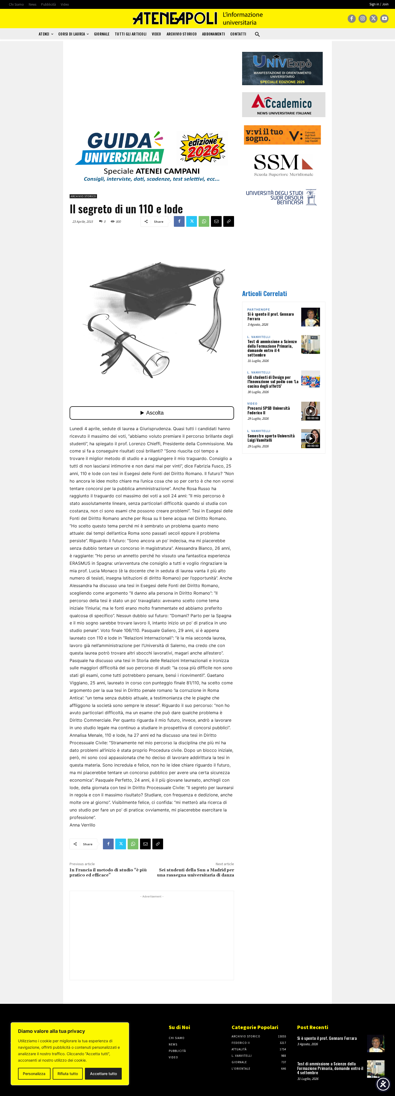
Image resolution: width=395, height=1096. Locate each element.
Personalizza (34, 1073)
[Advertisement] (152, 89)
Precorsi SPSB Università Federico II (268, 410)
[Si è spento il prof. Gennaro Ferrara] (310, 317)
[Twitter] (373, 19)
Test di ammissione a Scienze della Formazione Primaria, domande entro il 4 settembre (272, 348)
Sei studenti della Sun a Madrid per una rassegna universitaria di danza (195, 872)
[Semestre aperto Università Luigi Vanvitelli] (310, 438)
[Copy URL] (228, 221)
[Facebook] (352, 19)
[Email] (216, 221)
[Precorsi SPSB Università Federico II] (310, 411)
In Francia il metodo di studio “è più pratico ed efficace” (108, 872)
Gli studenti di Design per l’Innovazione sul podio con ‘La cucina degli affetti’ (273, 381)
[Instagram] (362, 19)
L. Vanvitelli (258, 337)
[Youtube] (384, 19)
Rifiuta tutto (68, 1073)
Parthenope (258, 309)
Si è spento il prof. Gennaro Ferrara (270, 316)
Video (252, 403)
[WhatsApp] (204, 221)
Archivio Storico (83, 196)
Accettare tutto (103, 1073)
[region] (70, 1053)
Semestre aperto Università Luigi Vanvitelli (271, 438)
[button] (257, 34)
